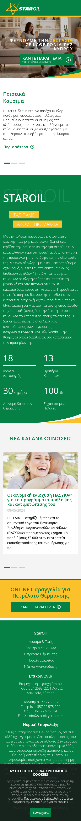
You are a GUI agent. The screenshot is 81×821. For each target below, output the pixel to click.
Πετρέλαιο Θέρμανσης (40, 654)
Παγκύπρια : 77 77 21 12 (41, 702)
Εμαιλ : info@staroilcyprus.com (40, 715)
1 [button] (6, 165)
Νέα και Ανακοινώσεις (40, 666)
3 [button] (21, 165)
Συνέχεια (40, 812)
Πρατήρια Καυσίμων (40, 648)
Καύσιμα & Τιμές (40, 641)
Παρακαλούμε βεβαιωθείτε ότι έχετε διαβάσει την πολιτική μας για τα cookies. (43, 800)
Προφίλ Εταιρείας (40, 660)
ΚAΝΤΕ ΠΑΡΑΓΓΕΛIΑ (38, 606)
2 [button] (13, 165)
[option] (40, 123)
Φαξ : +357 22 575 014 (40, 711)
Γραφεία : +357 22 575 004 (40, 706)
